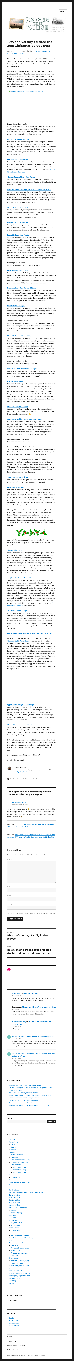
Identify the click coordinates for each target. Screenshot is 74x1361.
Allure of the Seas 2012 (19, 1155)
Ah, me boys (13, 1142)
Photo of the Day (17, 1263)
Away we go (13, 1152)
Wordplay (12, 1281)
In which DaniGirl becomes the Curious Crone (25, 1085)
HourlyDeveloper (18, 1036)
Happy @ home (14, 1202)
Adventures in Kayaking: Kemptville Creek (24, 1093)
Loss (10, 1240)
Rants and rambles (15, 1271)
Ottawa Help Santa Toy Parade (18, 139)
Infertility (12, 1215)
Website (10, 904)
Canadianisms (14, 1180)
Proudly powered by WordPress (36, 1355)
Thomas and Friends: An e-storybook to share (39, 1007)
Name (9, 886)
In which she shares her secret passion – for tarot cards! (29, 1105)
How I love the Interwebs (18, 1208)
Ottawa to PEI (16, 1165)
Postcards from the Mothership (16, 1355)
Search (9, 1118)
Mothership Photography (20, 1260)
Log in (11, 1318)
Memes (13, 1210)
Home (9, 1336)
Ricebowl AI (16, 993)
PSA (10, 1268)
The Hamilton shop (19, 1022)
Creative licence (14, 1190)
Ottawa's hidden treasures (20, 1233)
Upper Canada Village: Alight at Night (20, 705)
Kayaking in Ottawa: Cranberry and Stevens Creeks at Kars (30, 1095)
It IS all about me (15, 1220)
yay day (11, 1283)
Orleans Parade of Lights (16, 306)
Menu (62, 11)
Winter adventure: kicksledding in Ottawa (24, 1098)
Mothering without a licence (19, 1243)
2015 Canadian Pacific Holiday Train (20, 578)
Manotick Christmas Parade (17, 406)
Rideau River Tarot (14, 1350)
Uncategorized (14, 1278)
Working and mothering (19, 1253)
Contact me (11, 1341)
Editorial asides (14, 1195)
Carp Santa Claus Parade (16, 487)
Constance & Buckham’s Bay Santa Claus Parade (24, 419)
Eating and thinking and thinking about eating (26, 1192)
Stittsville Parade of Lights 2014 (19, 336)
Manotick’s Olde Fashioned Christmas (21, 725)
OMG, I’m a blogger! (30, 993)
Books (11, 1175)
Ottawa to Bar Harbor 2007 (20, 1160)
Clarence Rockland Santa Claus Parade (21, 177)
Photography (13, 1258)
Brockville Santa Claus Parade (18, 235)
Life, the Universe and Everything (21, 1238)
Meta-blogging (16, 1213)
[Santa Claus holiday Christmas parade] (31, 105)
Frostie (13, 1218)
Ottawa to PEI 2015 (19, 1170)
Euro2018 (14, 1157)
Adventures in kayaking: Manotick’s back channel (27, 1103)
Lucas (13, 1144)
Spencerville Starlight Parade (18, 207)
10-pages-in (15, 1177)
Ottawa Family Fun (34, 779)
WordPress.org (14, 1326)
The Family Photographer (20, 1266)
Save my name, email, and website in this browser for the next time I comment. (32, 913)
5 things (12, 1139)
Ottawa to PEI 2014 (19, 1167)
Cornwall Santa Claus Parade (17, 159)
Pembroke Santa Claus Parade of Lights (21, 288)
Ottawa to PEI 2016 (19, 1172)
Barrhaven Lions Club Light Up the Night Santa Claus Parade (29, 190)
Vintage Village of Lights (16, 550)
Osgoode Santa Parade (15, 381)
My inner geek (14, 1255)
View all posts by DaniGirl (21, 772)
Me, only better (16, 1223)
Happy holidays (14, 1205)
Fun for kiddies (14, 1200)
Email (9, 895)
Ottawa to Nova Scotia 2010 (21, 1162)
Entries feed (13, 1320)
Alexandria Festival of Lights (17, 611)
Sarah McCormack (19, 802)
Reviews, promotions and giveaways (22, 1273)
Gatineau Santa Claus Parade (17, 222)
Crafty (11, 1187)
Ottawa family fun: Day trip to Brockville (23, 1100)
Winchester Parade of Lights (17, 477)
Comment (11, 859)
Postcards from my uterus (20, 1248)
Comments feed (14, 1323)
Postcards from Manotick (20, 1235)
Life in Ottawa (14, 1228)
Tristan (13, 1149)
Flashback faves (14, 1197)
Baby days (14, 1245)
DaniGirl (12, 779)
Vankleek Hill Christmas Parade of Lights (22, 369)
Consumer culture (15, 1185)
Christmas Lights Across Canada (18, 641)
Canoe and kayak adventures (19, 1182)
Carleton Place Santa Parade (17, 270)
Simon (13, 1147)
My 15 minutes (16, 1225)
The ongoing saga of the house (20, 1276)
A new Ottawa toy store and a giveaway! (41, 1036)
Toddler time (15, 1250)
